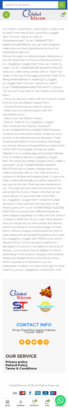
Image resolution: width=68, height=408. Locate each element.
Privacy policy (17, 362)
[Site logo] (34, 14)
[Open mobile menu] (6, 14)
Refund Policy (17, 365)
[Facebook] (21, 342)
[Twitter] (28, 342)
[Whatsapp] (40, 342)
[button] (60, 400)
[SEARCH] (61, 4)
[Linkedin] (46, 342)
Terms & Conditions (21, 368)
